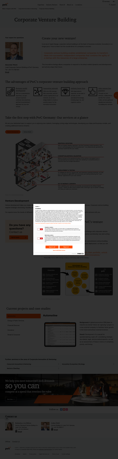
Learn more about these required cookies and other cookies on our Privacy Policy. (53, 223)
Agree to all (52, 247)
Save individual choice (59, 250)
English (37, 206)
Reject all (66, 247)
